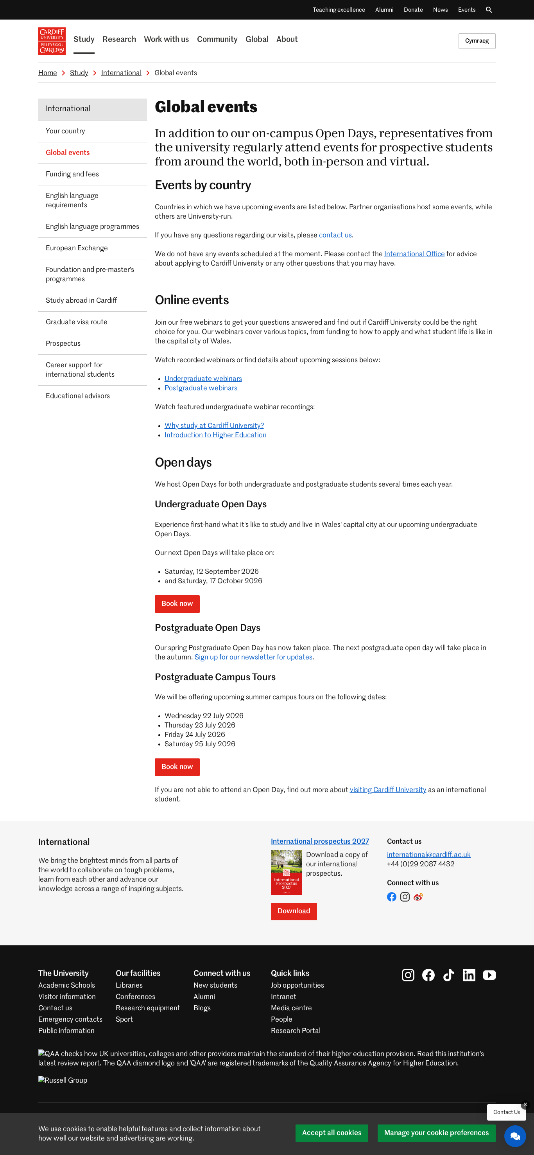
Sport (124, 1019)
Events (467, 10)
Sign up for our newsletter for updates (253, 657)
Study (84, 40)
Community (217, 40)
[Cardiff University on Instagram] (408, 975)
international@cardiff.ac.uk (429, 855)
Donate (413, 10)
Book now (177, 603)
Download (294, 911)
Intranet (283, 997)
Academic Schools (66, 985)
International (121, 73)
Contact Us (506, 1112)
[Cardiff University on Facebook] (428, 975)
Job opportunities (297, 985)
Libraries (129, 985)
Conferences (135, 997)
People (281, 1019)
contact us (335, 235)
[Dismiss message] (525, 1105)
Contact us (55, 1008)
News (440, 10)
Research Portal (296, 1031)
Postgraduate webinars (201, 388)
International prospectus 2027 (320, 841)
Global (257, 40)
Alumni (384, 10)
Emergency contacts (70, 1019)
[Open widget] (515, 1136)
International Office (414, 254)
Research (119, 40)
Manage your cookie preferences (436, 1133)
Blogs (202, 1008)
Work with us (166, 40)
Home (47, 73)
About (287, 40)
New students (215, 985)
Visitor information (67, 997)
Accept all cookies (332, 1133)
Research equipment (148, 1008)
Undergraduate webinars (203, 379)
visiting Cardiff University (388, 790)
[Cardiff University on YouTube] (489, 975)
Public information (66, 1031)
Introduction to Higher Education (216, 435)
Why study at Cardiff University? (214, 425)
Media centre (291, 1008)
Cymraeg (477, 41)
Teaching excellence (339, 10)
